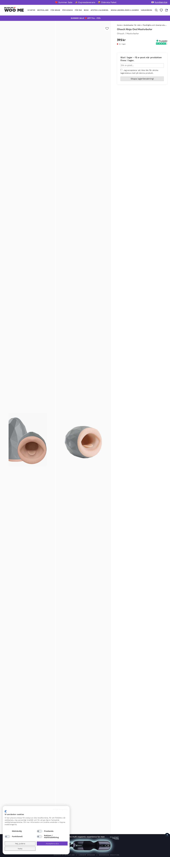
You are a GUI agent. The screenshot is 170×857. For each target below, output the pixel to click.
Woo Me (14, 10)
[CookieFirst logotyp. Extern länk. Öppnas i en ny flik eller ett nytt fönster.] (6, 811)
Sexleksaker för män (132, 25)
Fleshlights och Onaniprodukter (155, 25)
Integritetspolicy (60, 809)
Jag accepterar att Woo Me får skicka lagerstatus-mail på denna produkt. (139, 71)
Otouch (120, 33)
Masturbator (132, 33)
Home (119, 25)
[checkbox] (7, 831)
